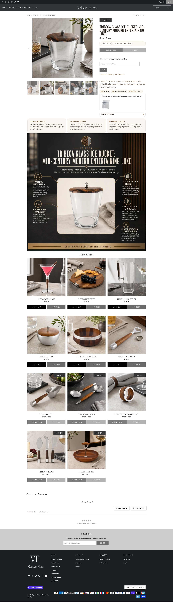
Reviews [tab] (30, 512)
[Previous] (29, 48)
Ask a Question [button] (122, 508)
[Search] (168, 7)
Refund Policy (55, 581)
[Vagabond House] (87, 7)
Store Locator (55, 563)
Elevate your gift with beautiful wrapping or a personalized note (122, 96)
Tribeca (139, 91)
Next (142, 15)
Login (162, 2)
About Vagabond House (82, 559)
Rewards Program (105, 559)
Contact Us (78, 563)
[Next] (96, 48)
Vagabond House (37, 595)
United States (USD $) (134, 587)
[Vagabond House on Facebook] (5, 2)
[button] (12, 7)
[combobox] (162, 7)
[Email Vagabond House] (2, 2)
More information (107, 114)
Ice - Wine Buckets (120, 91)
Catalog (77, 566)
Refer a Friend (103, 563)
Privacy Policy (55, 573)
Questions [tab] (43, 512)
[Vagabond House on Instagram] (9, 2)
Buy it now (56, 307)
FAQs (125, 563)
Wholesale (54, 570)
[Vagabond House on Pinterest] (12, 2)
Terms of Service (56, 577)
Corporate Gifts (55, 566)
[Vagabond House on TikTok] (15, 2)
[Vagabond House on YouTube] (18, 2)
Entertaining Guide (56, 559)
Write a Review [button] (139, 508)
